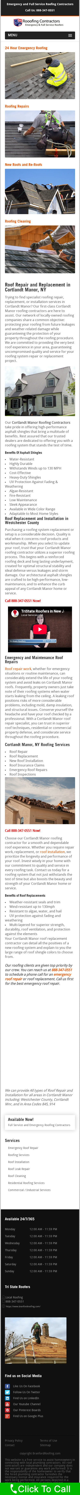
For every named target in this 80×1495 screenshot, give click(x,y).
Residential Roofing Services (26, 1183)
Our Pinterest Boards (27, 1410)
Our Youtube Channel (27, 1404)
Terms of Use (48, 1441)
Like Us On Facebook (26, 1386)
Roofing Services (18, 1155)
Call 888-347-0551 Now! (22, 831)
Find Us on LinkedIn (26, 1398)
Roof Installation (18, 1162)
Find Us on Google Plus (28, 1416)
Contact (10, 1445)
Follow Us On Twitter (26, 1392)
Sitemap (45, 1445)
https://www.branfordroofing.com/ (23, 1307)
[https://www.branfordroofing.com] (40, 25)
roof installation (52, 852)
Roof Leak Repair (19, 1169)
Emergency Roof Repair (23, 1148)
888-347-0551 (45, 10)
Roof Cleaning (17, 1176)
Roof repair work (18, 669)
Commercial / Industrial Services (29, 1190)
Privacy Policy (14, 1441)
